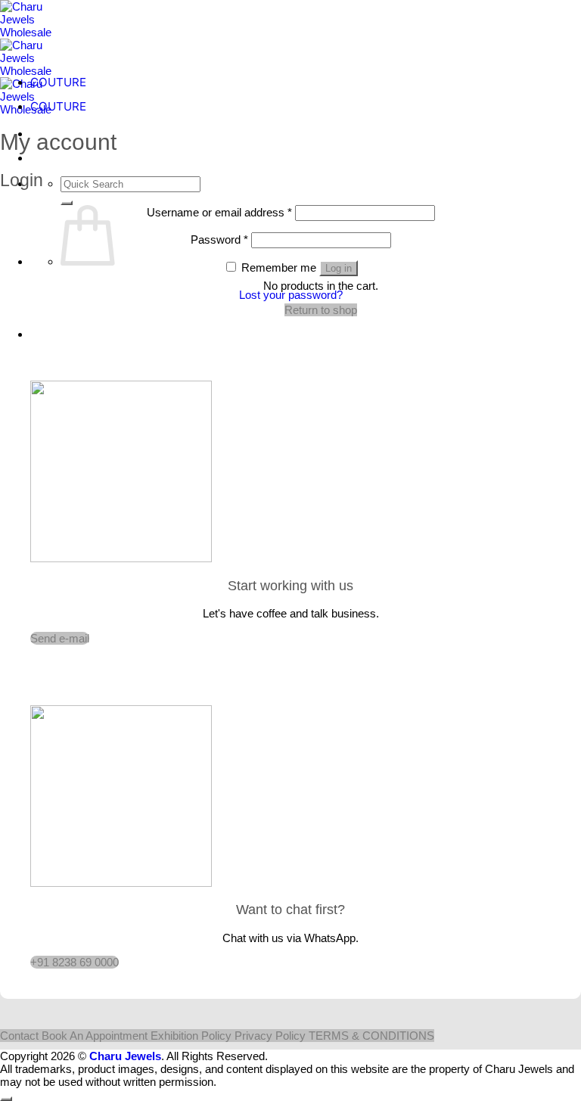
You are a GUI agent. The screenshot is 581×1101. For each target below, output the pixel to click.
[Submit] (67, 203)
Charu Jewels (125, 1056)
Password (219, 239)
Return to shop (320, 309)
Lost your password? (291, 294)
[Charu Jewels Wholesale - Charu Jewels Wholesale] (34, 71)
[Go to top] (6, 1098)
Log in (338, 268)
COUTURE (58, 82)
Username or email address (219, 212)
